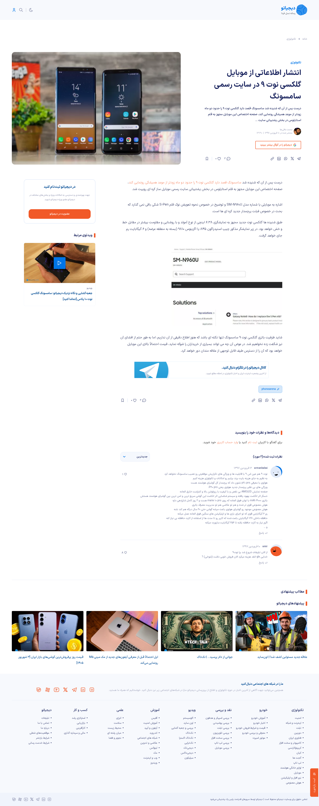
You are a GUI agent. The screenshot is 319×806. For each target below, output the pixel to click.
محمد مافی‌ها (286, 129)
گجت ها (297, 758)
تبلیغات (45, 718)
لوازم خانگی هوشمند (290, 768)
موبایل (297, 773)
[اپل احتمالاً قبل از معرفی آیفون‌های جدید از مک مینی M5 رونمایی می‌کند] (122, 631)
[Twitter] (65, 690)
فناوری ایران (295, 738)
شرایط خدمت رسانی (38, 743)
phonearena (269, 389)
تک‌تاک (189, 733)
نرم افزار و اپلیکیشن (291, 778)
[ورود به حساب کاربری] (14, 10)
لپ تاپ (297, 763)
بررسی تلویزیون (221, 733)
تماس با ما (43, 723)
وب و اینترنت (150, 758)
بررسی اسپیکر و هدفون (217, 718)
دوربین (297, 733)
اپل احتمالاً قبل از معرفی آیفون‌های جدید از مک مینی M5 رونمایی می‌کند (123, 660)
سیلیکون (188, 758)
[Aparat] (48, 690)
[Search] (21, 10)
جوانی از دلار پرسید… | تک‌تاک (215, 657)
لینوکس (153, 748)
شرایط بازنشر (42, 738)
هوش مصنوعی (293, 783)
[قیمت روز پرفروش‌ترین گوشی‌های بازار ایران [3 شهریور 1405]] (47, 631)
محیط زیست (114, 728)
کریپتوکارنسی (294, 748)
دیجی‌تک (188, 748)
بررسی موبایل (222, 748)
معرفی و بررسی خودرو (253, 733)
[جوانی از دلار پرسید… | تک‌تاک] (197, 631)
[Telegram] (74, 690)
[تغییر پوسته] (31, 10)
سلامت (117, 723)
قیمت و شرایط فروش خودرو (250, 728)
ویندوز (153, 763)
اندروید (153, 733)
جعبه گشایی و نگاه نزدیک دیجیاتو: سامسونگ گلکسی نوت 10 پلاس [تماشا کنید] (61, 296)
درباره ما (45, 728)
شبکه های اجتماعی (147, 738)
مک (155, 753)
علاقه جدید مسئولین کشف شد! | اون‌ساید (282, 657)
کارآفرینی (80, 728)
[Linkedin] (83, 690)
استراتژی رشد (78, 718)
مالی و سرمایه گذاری (74, 733)
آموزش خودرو (258, 718)
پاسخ (261, 533)
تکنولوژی (291, 39)
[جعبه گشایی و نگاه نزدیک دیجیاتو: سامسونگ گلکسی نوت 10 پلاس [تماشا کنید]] (59, 263)
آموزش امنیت (150, 723)
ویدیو (89, 288)
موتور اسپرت (259, 738)
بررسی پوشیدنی (221, 723)
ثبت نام (252, 442)
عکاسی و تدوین (148, 743)
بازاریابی (81, 723)
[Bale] (39, 690)
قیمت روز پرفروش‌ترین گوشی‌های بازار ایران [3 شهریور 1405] (50, 660)
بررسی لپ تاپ (221, 743)
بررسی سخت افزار (220, 738)
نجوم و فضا (115, 738)
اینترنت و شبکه (293, 723)
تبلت (298, 728)
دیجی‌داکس (187, 753)
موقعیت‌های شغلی (39, 733)
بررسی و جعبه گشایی (182, 728)
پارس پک (230, 799)
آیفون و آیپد (150, 728)
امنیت (298, 718)
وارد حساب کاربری (227, 442)
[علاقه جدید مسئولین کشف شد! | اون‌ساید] (271, 631)
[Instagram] (92, 690)
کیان (298, 753)
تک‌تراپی (188, 743)
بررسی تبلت (223, 728)
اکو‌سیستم (188, 718)
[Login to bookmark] (207, 158)
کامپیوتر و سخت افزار (290, 743)
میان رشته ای (114, 733)
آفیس (154, 718)
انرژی (118, 718)
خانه (304, 39)
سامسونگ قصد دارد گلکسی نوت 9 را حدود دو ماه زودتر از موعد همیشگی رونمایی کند (185, 182)
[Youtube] (56, 690)
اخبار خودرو (259, 723)
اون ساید (188, 723)
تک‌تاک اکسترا (186, 738)
